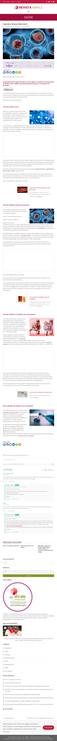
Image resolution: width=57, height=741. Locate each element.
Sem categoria (8, 671)
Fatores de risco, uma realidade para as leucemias (40, 718)
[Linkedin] (13, 72)
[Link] (20, 464)
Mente (6, 661)
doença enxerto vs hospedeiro (26, 435)
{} (21, 464)
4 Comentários (26, 26)
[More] (19, 72)
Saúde (18, 26)
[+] (23, 464)
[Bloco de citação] (16, 464)
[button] (28, 11)
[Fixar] (10, 464)
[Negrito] (4, 464)
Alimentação (8, 648)
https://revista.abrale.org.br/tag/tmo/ (14, 525)
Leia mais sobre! (39, 196)
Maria (12, 516)
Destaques (7, 654)
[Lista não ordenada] (14, 464)
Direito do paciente (10, 658)
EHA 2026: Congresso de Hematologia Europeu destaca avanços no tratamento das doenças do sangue (45, 549)
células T (5, 430)
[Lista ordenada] (12, 464)
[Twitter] (10, 72)
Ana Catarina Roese (15, 486)
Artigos (6, 651)
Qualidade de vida (9, 664)
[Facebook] (4, 72)
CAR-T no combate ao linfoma (11, 546)
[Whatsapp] (16, 72)
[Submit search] (52, 563)
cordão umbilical (26, 235)
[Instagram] (7, 72)
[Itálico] (6, 464)
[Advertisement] (28, 146)
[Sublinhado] (8, 464)
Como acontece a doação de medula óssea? (41, 392)
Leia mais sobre (39, 305)
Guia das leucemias (8, 718)
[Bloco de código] (18, 464)
